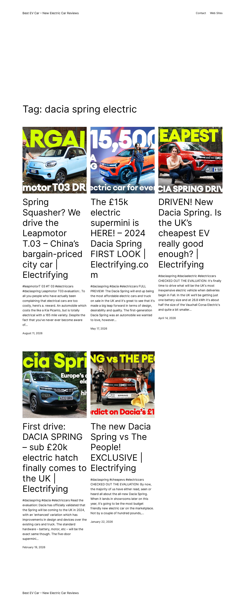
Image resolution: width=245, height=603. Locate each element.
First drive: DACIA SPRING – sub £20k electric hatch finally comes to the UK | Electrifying (54, 457)
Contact (201, 13)
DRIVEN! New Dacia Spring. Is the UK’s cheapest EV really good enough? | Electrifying (190, 233)
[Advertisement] (122, 58)
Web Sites (216, 13)
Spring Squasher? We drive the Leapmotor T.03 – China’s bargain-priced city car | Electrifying (52, 238)
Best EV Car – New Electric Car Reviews (50, 13)
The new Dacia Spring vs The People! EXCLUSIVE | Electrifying (120, 447)
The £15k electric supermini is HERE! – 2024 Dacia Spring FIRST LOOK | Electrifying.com (119, 238)
